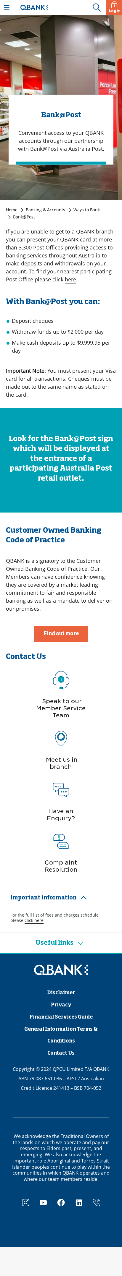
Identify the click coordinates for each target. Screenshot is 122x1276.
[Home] (61, 970)
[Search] (96, 7)
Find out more (61, 634)
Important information (43, 898)
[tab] (61, 898)
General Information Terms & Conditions (61, 1035)
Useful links (55, 943)
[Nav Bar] (6, 7)
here (70, 279)
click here (34, 920)
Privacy (61, 1005)
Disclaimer (61, 993)
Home (11, 210)
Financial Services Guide (61, 1017)
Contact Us (61, 1053)
